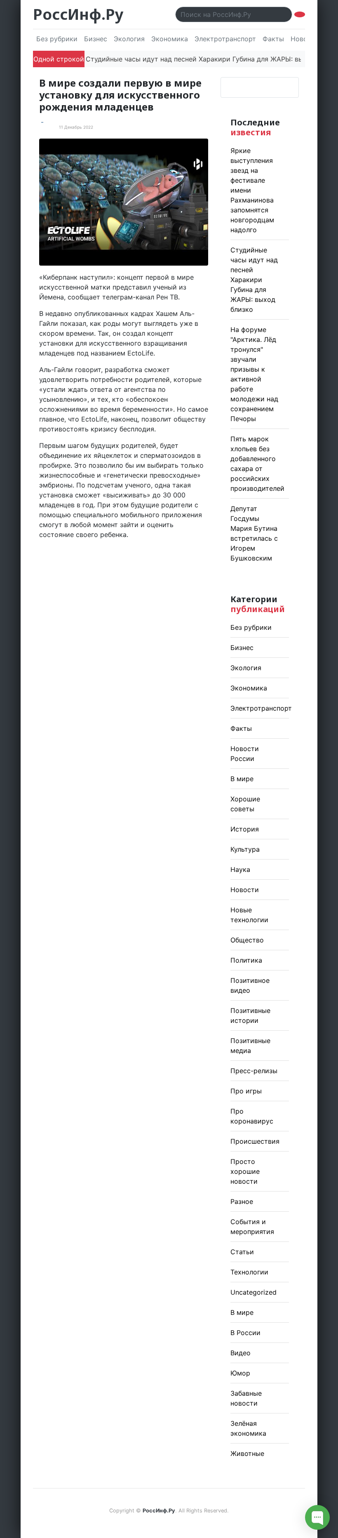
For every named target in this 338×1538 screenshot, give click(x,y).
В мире (242, 779)
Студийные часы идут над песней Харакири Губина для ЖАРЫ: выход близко (197, 59)
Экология (129, 39)
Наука (240, 869)
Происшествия (254, 1141)
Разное (241, 1201)
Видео (240, 1353)
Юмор (240, 1373)
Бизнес (95, 39)
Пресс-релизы (253, 1071)
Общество (247, 940)
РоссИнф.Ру (78, 14)
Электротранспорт (225, 39)
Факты (273, 39)
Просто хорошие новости (245, 1171)
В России (245, 1332)
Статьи (242, 1252)
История (244, 829)
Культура (245, 849)
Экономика (169, 39)
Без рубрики (56, 39)
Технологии (249, 1272)
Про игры (246, 1091)
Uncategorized (253, 1292)
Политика (246, 960)
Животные (247, 1453)
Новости (244, 890)
